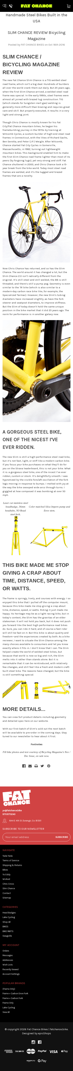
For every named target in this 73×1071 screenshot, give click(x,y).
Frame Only (8, 1003)
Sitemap (7, 897)
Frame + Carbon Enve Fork (15, 993)
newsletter (24, 736)
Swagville (7, 936)
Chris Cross (8, 884)
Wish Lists (8, 964)
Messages (8, 955)
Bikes (5, 869)
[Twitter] (42, 766)
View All (6, 1012)
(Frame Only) (9, 989)
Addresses (8, 960)
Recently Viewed (11, 969)
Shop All (7, 922)
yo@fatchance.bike (12, 810)
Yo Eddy (6, 874)
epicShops (44, 1033)
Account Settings (11, 974)
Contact (7, 893)
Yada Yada (8, 856)
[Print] (36, 766)
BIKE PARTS (8, 931)
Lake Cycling (9, 917)
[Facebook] (24, 766)
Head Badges (9, 912)
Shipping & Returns (12, 865)
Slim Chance (9, 888)
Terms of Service (11, 860)
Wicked (6, 879)
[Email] (30, 766)
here (27, 720)
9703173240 (9, 814)
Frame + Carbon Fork (13, 998)
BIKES (5, 926)
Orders (6, 950)
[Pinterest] (48, 766)
